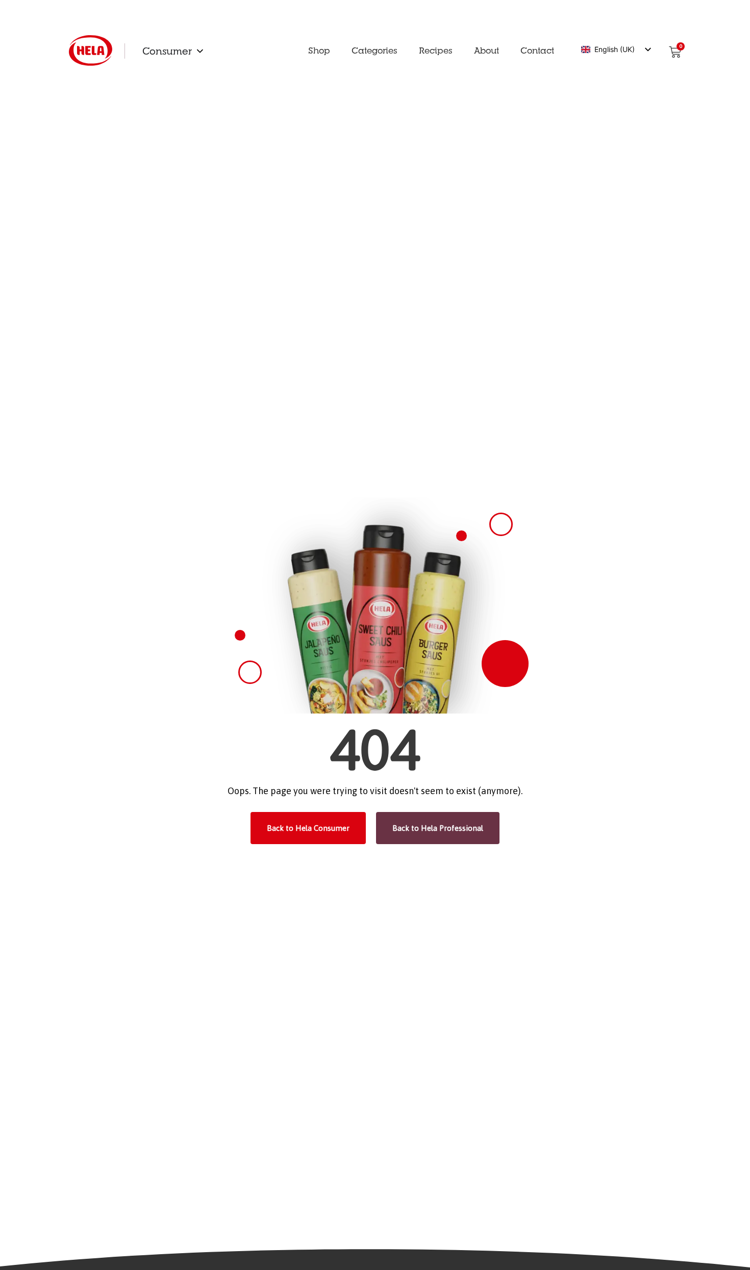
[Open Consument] (200, 51)
